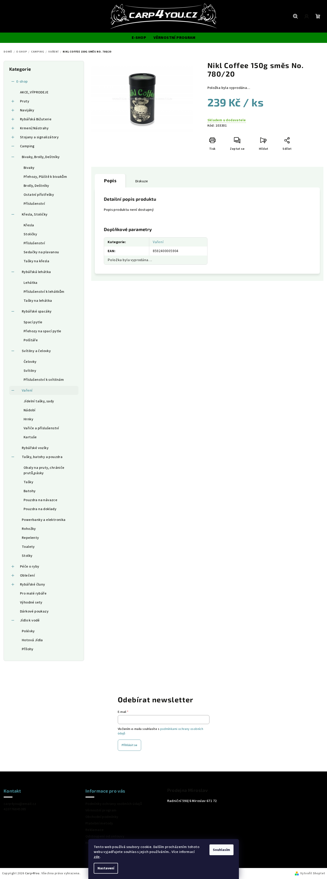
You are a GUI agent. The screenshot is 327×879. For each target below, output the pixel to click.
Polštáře (31, 340)
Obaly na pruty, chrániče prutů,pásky (44, 470)
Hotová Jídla (32, 640)
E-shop (22, 81)
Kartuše (30, 437)
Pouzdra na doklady (40, 509)
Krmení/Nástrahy (34, 128)
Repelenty (30, 537)
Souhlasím (221, 849)
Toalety (28, 546)
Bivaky (29, 167)
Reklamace (94, 829)
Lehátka (31, 282)
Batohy (30, 491)
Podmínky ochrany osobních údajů (113, 803)
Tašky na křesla (36, 261)
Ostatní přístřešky (39, 194)
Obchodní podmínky (101, 816)
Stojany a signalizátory (39, 137)
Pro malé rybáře (33, 593)
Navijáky (27, 110)
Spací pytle (33, 322)
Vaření (27, 390)
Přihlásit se (129, 745)
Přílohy (27, 649)
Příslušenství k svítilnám (44, 379)
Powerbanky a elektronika (44, 519)
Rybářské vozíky (35, 447)
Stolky (27, 555)
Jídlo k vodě (30, 620)
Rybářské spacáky (36, 311)
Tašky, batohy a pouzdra (42, 456)
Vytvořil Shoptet (312, 873)
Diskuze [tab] (141, 181)
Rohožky (29, 528)
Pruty (24, 101)
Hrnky (28, 419)
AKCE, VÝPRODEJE (34, 92)
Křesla (29, 225)
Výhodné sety (31, 602)
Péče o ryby (29, 566)
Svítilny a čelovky (36, 350)
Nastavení (106, 868)
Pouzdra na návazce (40, 500)
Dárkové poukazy (34, 611)
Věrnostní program (101, 810)
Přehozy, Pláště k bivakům (45, 176)
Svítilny (30, 370)
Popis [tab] (110, 180)
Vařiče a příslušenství (41, 428)
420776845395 (15, 809)
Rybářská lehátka (36, 271)
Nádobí (29, 410)
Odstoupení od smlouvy (104, 836)
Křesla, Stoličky (34, 214)
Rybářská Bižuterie (35, 119)
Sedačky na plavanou (41, 252)
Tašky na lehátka (38, 300)
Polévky (28, 631)
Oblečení (27, 575)
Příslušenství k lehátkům (44, 291)
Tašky (28, 482)
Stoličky (30, 234)
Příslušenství (34, 203)
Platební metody (99, 823)
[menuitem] (139, 38)
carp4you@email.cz (20, 803)
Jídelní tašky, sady (39, 401)
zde (97, 856)
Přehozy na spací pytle (42, 331)
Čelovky (30, 361)
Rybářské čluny (32, 584)
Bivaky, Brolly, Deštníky (41, 156)
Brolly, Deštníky (36, 185)
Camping (27, 146)
